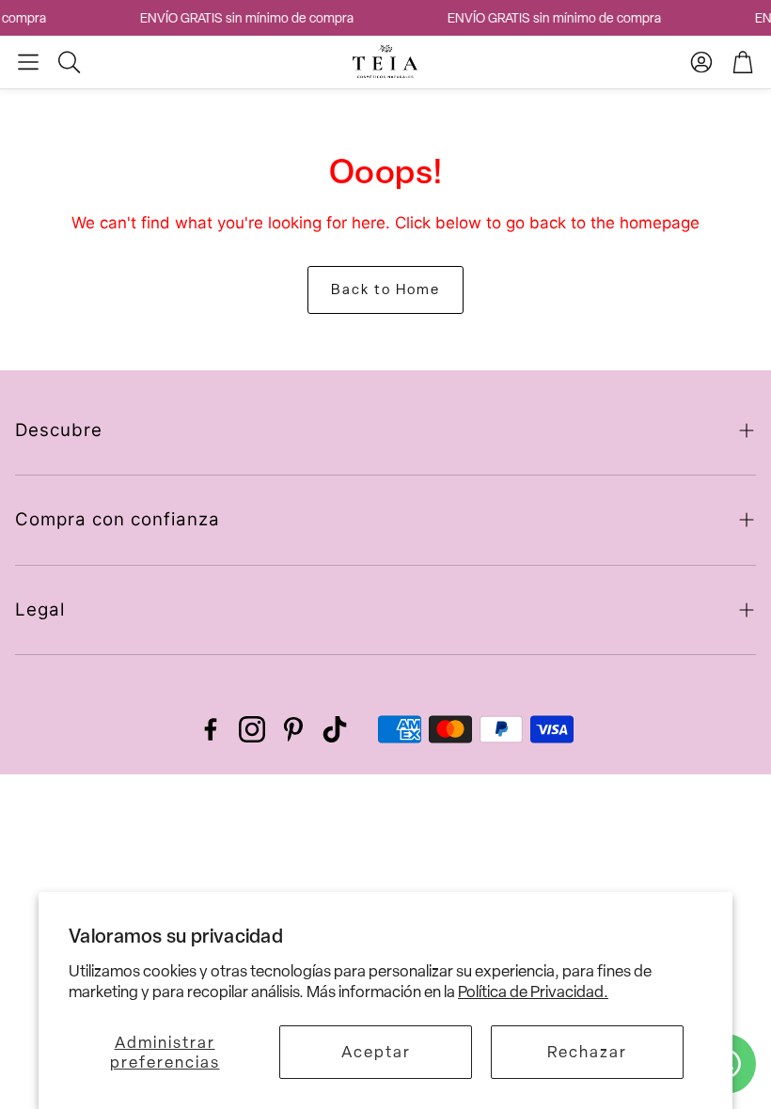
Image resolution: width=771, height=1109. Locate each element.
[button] (28, 62)
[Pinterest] (293, 729)
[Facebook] (210, 729)
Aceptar (376, 1051)
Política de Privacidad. (533, 991)
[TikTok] (335, 729)
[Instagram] (252, 729)
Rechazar (587, 1051)
